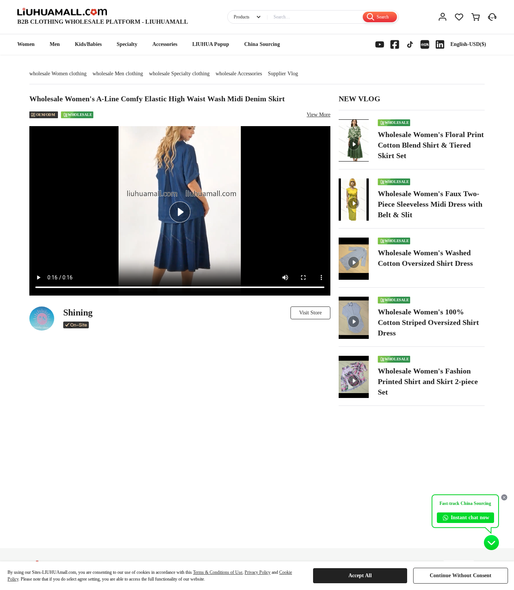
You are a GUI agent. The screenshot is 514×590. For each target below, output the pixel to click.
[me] (442, 16)
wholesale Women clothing (58, 73)
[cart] (475, 16)
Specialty (127, 44)
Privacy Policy (258, 572)
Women (26, 44)
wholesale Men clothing (118, 73)
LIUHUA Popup (210, 44)
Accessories (164, 44)
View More (318, 114)
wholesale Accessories (239, 73)
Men (55, 44)
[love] (459, 16)
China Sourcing (262, 44)
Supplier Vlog (283, 73)
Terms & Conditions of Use (217, 572)
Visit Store (310, 313)
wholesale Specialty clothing (179, 73)
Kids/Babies (88, 44)
